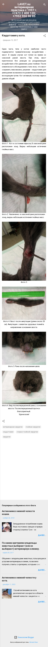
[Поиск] (44, 5)
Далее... (42, 535)
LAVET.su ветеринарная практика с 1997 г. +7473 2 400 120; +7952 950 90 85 (24, 10)
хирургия (6, 437)
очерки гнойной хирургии (27, 432)
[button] (44, 36)
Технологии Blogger (25, 637)
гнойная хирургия (33, 427)
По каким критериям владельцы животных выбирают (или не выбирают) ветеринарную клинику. (20, 546)
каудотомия (8, 432)
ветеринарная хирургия (13, 427)
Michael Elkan (33, 642)
